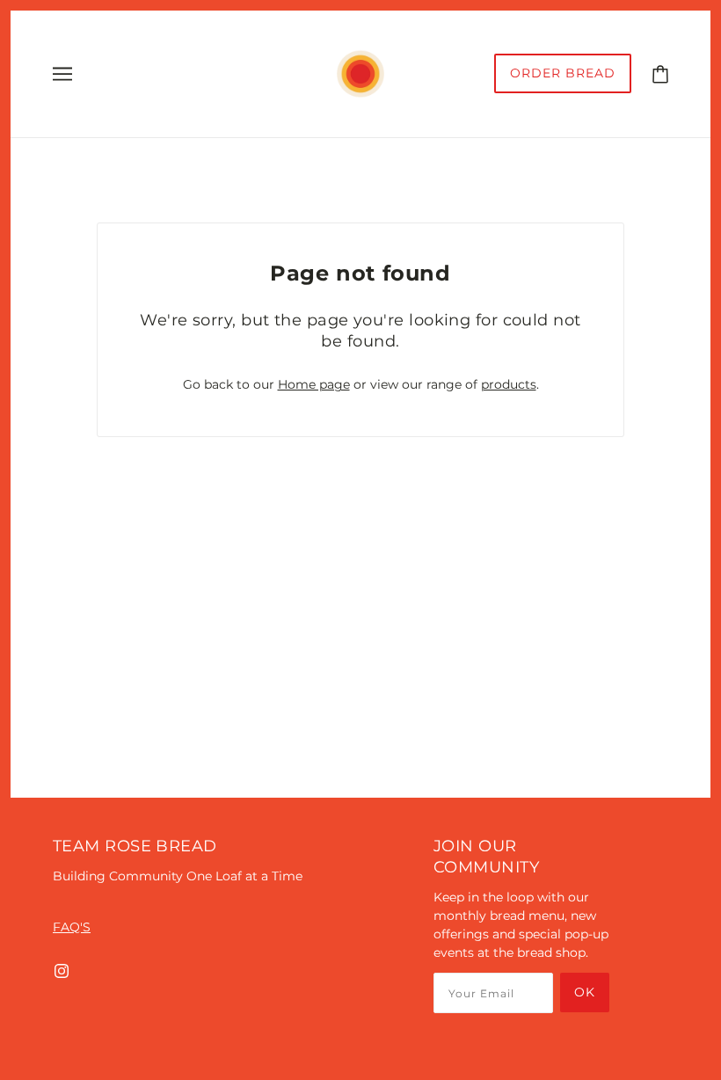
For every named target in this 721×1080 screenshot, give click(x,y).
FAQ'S (72, 927)
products (508, 384)
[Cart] (660, 73)
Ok (584, 992)
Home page (314, 384)
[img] (61, 970)
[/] (360, 73)
